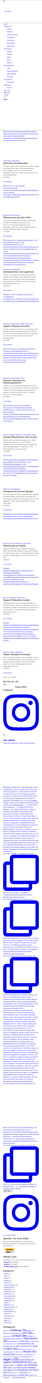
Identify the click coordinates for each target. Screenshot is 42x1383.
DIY (27, 1333)
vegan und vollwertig (20, 1366)
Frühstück (7, 1283)
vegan (11, 1359)
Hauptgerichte (16, 269)
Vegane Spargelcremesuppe (16, 654)
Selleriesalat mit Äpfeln (14, 545)
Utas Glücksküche (27, 1357)
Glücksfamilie (8, 1287)
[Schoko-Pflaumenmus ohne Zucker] (21, 421)
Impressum (6, 1378)
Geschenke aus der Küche (13, 1339)
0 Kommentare (7, 236)
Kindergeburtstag (9, 1346)
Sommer (6, 1314)
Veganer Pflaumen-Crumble (16, 326)
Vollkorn (11, 1368)
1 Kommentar (7, 401)
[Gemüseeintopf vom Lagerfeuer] (21, 265)
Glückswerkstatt (8, 1296)
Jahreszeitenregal (11, 1344)
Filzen (5, 1276)
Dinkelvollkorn (17, 1333)
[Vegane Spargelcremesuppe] (21, 640)
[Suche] (4, 97)
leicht (12, 1348)
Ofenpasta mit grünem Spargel (18, 491)
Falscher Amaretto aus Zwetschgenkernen (14, 381)
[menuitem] (21, 24)
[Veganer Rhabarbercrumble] (21, 584)
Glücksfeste (7, 1289)
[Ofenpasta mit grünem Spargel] (21, 475)
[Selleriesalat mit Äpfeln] (21, 518)
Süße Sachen (16, 161)
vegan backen (26, 1359)
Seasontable (30, 1354)
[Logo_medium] (18, 11)
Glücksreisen (8, 1294)
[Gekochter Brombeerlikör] (21, 140)
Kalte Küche (27, 543)
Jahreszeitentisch (26, 1343)
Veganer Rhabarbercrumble (16, 599)
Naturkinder (30, 1349)
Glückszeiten (15, 324)
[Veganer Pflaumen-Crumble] (21, 301)
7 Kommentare (7, 564)
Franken (6, 1278)
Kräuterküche (8, 1309)
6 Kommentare (7, 510)
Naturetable (22, 1349)
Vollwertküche (24, 1370)
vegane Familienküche (17, 1362)
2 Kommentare (7, 182)
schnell (9, 1354)
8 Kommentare (7, 455)
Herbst (22, 324)
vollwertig (21, 1367)
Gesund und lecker (8, 435)
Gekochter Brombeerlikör (15, 163)
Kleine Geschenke (9, 1307)
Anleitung (18, 1330)
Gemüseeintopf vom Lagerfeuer (18, 271)
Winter (6, 1320)
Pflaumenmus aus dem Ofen (17, 217)
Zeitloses (6, 1323)
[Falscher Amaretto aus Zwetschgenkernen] (21, 362)
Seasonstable (20, 1354)
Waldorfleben (25, 1373)
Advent (6, 1331)
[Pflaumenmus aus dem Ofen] (21, 197)
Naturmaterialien (8, 1311)
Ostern (19, 1352)
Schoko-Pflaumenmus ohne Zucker (20, 436)
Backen (5, 598)
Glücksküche (7, 161)
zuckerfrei (33, 1375)
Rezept (29, 1351)
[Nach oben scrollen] (0, 1382)
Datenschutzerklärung (18, 1378)
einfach (19, 1336)
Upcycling (7, 1318)
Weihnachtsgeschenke (11, 1375)
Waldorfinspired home (13, 1372)
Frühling (6, 1280)
